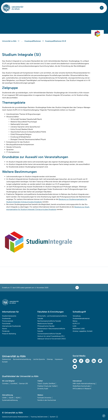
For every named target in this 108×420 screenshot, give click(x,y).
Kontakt (5, 362)
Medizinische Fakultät (45, 323)
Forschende (6, 323)
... (22, 41)
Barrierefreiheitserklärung (22, 359)
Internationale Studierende (11, 326)
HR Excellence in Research (82, 389)
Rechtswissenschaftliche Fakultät (49, 321)
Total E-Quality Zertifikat (46, 383)
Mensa (75, 321)
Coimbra (5, 383)
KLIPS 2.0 (76, 323)
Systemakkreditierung (10, 400)
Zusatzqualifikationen (32, 41)
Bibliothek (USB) (79, 329)
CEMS (4, 398)
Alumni (4, 329)
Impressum (59, 359)
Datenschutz (6, 359)
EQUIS (11, 398)
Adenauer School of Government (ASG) (51, 339)
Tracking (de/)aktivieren (39, 417)
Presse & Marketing (9, 334)
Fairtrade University (44, 398)
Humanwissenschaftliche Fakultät (49, 334)
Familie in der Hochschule (46, 400)
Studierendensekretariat (81, 318)
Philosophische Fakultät (45, 326)
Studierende (6, 318)
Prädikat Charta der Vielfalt (47, 386)
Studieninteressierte (9, 316)
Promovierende (7, 321)
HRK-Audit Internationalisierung (84, 383)
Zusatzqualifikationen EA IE (55, 41)
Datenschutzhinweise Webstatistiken (15, 417)
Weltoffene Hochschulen (81, 386)
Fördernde (5, 331)
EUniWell (14, 383)
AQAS (18, 398)
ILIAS (74, 326)
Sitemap (50, 359)
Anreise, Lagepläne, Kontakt (82, 331)
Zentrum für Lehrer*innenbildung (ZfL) (50, 336)
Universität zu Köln (9, 41)
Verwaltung (76, 316)
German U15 (23, 383)
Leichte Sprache (39, 359)
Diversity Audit (42, 389)
